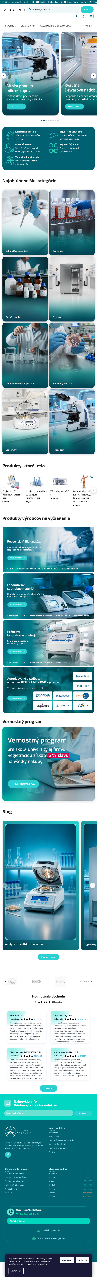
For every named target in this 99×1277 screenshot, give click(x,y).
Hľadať (87, 9)
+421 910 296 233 (28, 1213)
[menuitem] (10, 25)
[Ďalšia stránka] (91, 981)
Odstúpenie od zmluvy (14, 1181)
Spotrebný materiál (57, 1144)
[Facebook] (8, 1155)
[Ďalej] (93, 76)
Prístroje (52, 1152)
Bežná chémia (55, 1136)
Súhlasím (82, 1260)
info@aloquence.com (51, 1230)
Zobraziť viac (49, 1088)
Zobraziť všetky (48, 957)
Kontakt (9, 1192)
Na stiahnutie (11, 1189)
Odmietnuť (67, 1260)
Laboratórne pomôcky (58, 1148)
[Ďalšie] (93, 490)
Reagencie (53, 1132)
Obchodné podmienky (14, 1173)
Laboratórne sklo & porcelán (61, 1140)
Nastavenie (16, 1270)
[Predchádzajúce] (3, 490)
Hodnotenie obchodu (48, 996)
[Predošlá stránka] (5, 981)
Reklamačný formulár (14, 1185)
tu (46, 1264)
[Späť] (3, 76)
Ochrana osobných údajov (16, 1177)
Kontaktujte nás (17, 1221)
